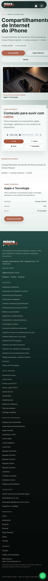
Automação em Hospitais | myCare (14, 291)
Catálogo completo (9, 412)
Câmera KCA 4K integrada (11, 341)
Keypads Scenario (8, 467)
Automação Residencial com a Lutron (15, 502)
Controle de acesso (9, 476)
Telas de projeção (8, 408)
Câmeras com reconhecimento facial (15, 353)
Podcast (5, 528)
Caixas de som (7, 392)
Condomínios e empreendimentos (14, 320)
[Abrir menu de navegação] (41, 5)
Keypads (5, 524)
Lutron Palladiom (8, 443)
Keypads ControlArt (9, 451)
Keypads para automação (11, 422)
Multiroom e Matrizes (9, 404)
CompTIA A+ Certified (10, 506)
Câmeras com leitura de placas (13, 345)
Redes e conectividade (10, 312)
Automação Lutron (9, 434)
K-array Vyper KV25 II (10, 387)
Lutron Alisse (6, 439)
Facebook (21, 277)
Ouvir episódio (13, 53)
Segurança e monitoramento (12, 316)
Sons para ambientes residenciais (14, 328)
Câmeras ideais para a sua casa (13, 336)
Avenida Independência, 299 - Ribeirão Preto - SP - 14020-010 (21, 262)
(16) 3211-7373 (8, 268)
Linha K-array (7, 379)
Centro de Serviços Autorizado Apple (15, 494)
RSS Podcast (7, 559)
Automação (6, 520)
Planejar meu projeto (13, 219)
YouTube (13, 277)
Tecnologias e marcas (10, 324)
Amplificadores (7, 400)
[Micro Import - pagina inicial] (10, 243)
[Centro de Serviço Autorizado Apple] (36, 6)
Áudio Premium (7, 532)
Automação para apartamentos (13, 426)
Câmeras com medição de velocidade (16, 349)
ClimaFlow (6, 472)
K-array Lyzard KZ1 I (9, 383)
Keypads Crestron (8, 459)
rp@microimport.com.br (11, 273)
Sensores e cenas (8, 480)
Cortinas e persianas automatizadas (15, 303)
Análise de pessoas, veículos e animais (16, 357)
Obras (4, 537)
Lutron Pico (6, 447)
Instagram (5, 277)
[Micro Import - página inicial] (22, 5)
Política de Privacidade (10, 365)
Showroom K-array (9, 375)
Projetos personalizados (11, 484)
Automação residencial (10, 287)
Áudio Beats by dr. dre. (10, 498)
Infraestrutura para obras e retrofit (14, 308)
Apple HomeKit (7, 430)
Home (4, 516)
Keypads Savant (8, 463)
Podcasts (5, 361)
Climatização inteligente (11, 299)
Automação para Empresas (12, 295)
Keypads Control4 (8, 455)
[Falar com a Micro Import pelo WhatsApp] (43, 576)
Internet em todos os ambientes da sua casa (18, 332)
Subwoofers (6, 396)
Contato (5, 541)
